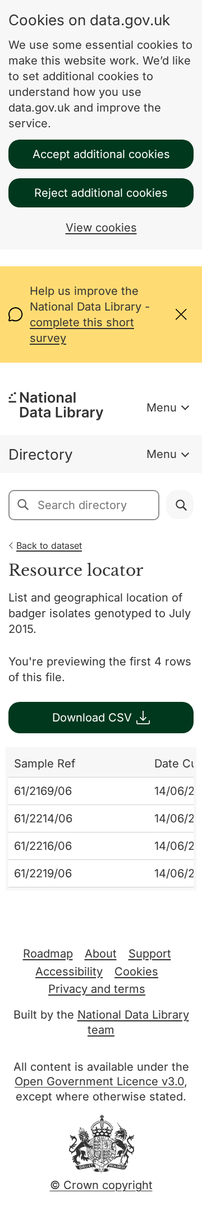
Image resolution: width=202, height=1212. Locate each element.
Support (149, 953)
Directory (40, 454)
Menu (161, 407)
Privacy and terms (96, 989)
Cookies (136, 971)
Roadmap (48, 953)
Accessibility (69, 971)
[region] (101, 818)
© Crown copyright (101, 1185)
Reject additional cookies (101, 193)
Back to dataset (49, 545)
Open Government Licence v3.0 (99, 1081)
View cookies (101, 227)
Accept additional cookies (101, 154)
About (101, 953)
